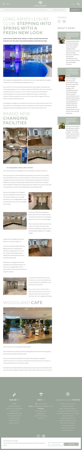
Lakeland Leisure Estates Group (68, 413)
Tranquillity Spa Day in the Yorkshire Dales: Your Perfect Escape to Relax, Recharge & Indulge (72, 72)
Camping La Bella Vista (68, 403)
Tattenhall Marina (67, 425)
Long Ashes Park (68, 415)
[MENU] (3, 4)
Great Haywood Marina (67, 408)
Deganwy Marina (68, 406)
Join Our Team (14, 418)
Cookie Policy (14, 423)
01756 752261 (42, 403)
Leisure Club (14, 411)
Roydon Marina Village (67, 420)
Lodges (14, 403)
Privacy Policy (14, 420)
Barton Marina (67, 430)
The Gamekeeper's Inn (14, 413)
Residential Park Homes (14, 408)
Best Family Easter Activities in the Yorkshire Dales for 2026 (72, 121)
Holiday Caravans (14, 406)
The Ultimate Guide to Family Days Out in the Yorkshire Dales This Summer (72, 35)
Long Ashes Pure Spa (14, 415)
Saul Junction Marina (68, 423)
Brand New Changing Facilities (62, 10)
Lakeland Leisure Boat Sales (68, 411)
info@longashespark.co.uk (43, 406)
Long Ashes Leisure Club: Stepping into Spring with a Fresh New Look (26, 10)
